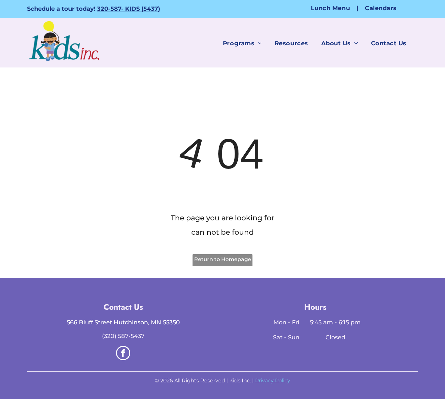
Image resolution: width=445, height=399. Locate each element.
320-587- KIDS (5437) (128, 8)
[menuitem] (331, 8)
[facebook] (123, 354)
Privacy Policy (272, 380)
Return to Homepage (222, 259)
